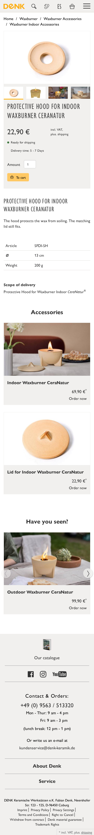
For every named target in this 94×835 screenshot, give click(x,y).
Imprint (22, 809)
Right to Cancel (62, 814)
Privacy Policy (40, 809)
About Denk (47, 766)
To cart (20, 177)
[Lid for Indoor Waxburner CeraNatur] (47, 439)
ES (59, 6)
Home (8, 18)
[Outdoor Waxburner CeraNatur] (47, 559)
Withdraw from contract (27, 819)
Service (47, 781)
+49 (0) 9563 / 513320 (47, 705)
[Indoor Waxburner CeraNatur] (47, 349)
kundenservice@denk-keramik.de (47, 747)
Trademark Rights (47, 824)
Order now (78, 398)
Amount (13, 164)
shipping (63, 134)
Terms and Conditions (33, 814)
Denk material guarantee (65, 819)
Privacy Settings (63, 809)
